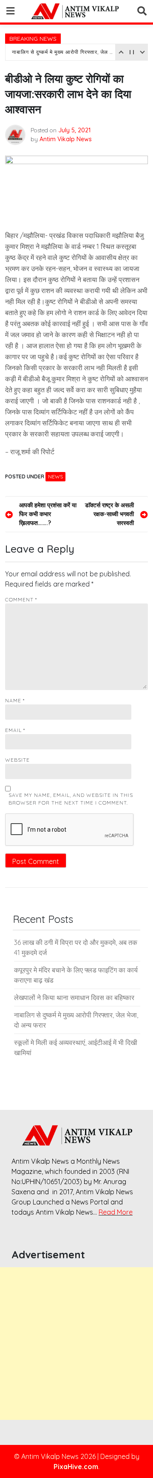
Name (15, 700)
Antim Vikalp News (66, 139)
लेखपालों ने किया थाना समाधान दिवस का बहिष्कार (74, 997)
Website (17, 760)
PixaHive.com (76, 1466)
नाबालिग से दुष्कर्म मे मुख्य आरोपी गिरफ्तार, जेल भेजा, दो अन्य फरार (62, 52)
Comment (21, 599)
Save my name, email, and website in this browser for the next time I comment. (70, 799)
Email (15, 730)
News (55, 476)
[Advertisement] (76, 1343)
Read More (116, 1212)
